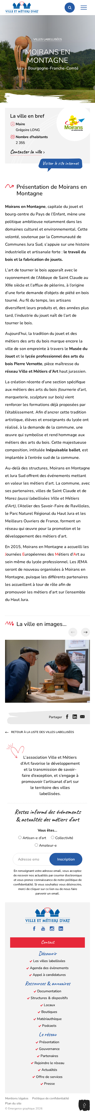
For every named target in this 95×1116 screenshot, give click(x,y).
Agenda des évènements (49, 968)
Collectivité (63, 837)
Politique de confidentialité (50, 1098)
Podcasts (49, 1025)
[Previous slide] (72, 632)
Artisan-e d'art (34, 837)
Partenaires (49, 1056)
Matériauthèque (49, 1018)
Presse (49, 1083)
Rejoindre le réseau (49, 1063)
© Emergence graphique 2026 (24, 1108)
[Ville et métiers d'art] (22, 8)
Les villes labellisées (49, 961)
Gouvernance (49, 1048)
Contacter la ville (26, 151)
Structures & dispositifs (49, 998)
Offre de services (49, 1076)
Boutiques (49, 1011)
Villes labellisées (47, 39)
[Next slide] (85, 632)
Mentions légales (16, 1098)
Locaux (49, 1005)
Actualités (49, 1069)
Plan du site (13, 1103)
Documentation (49, 991)
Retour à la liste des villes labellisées (42, 732)
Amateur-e (47, 845)
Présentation (49, 1042)
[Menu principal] (83, 7)
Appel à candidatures (49, 974)
